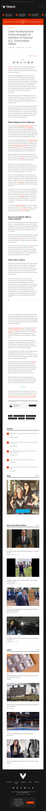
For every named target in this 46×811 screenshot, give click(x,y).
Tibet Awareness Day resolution (25, 125)
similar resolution (33, 140)
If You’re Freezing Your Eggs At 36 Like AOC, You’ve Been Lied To (22, 761)
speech (9, 68)
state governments (30, 418)
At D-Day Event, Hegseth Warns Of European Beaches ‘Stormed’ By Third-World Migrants (22, 610)
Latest (9, 650)
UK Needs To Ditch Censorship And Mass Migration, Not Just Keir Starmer (23, 551)
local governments (12, 418)
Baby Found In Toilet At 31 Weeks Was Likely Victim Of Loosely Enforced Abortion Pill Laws (22, 676)
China (10, 415)
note (21, 238)
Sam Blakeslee (29, 127)
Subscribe (30, 802)
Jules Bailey (16, 329)
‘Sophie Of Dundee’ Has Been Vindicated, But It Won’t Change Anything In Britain (22, 581)
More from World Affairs (16, 525)
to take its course (25, 209)
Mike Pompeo (21, 418)
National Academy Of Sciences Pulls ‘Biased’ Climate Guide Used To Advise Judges (22, 705)
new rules (33, 362)
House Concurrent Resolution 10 (16, 328)
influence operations (31, 415)
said (27, 226)
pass (31, 142)
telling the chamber (20, 205)
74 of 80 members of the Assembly (18, 145)
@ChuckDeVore (17, 406)
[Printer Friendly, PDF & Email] (32, 62)
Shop (9, 476)
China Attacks (20, 182)
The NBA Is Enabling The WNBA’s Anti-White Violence (20, 733)
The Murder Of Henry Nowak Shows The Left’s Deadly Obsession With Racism (22, 639)
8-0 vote (22, 158)
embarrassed (22, 196)
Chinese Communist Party (19, 415)
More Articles (32, 405)
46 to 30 (31, 245)
